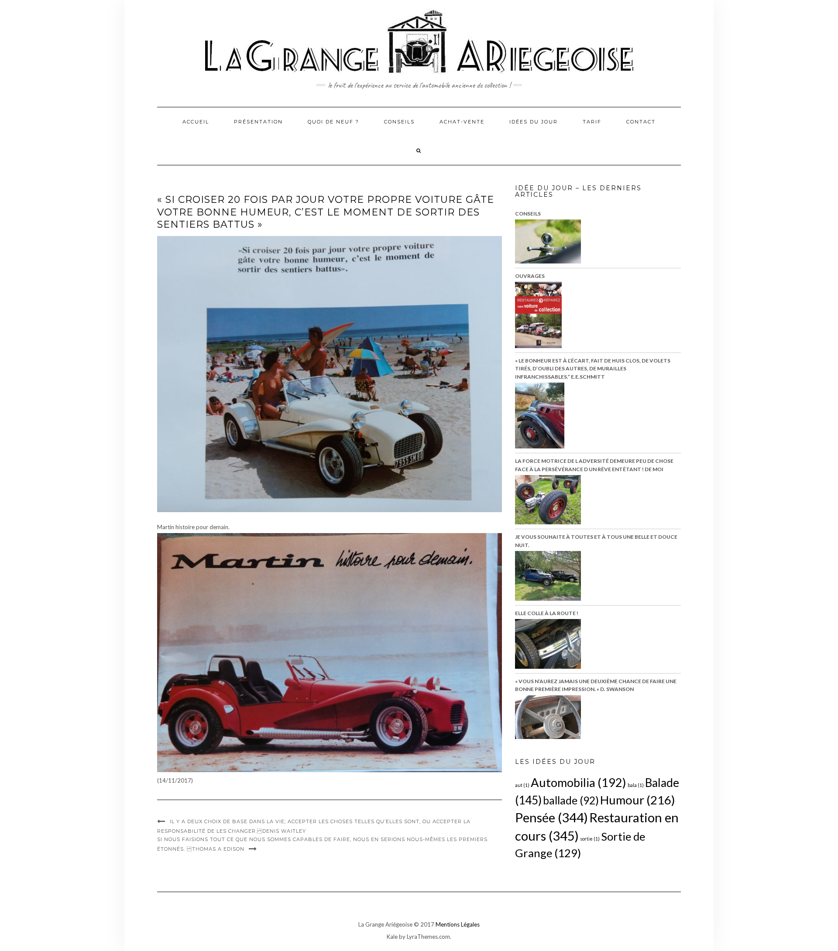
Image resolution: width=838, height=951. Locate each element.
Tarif (592, 122)
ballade (571, 800)
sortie (590, 839)
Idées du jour (533, 122)
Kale (392, 936)
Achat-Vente (462, 122)
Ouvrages (530, 276)
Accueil (195, 122)
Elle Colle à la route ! (546, 613)
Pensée (551, 817)
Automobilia (578, 782)
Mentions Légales (458, 924)
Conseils (399, 122)
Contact (641, 122)
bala (636, 785)
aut (522, 785)
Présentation (258, 122)
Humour (637, 800)
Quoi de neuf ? (333, 122)
